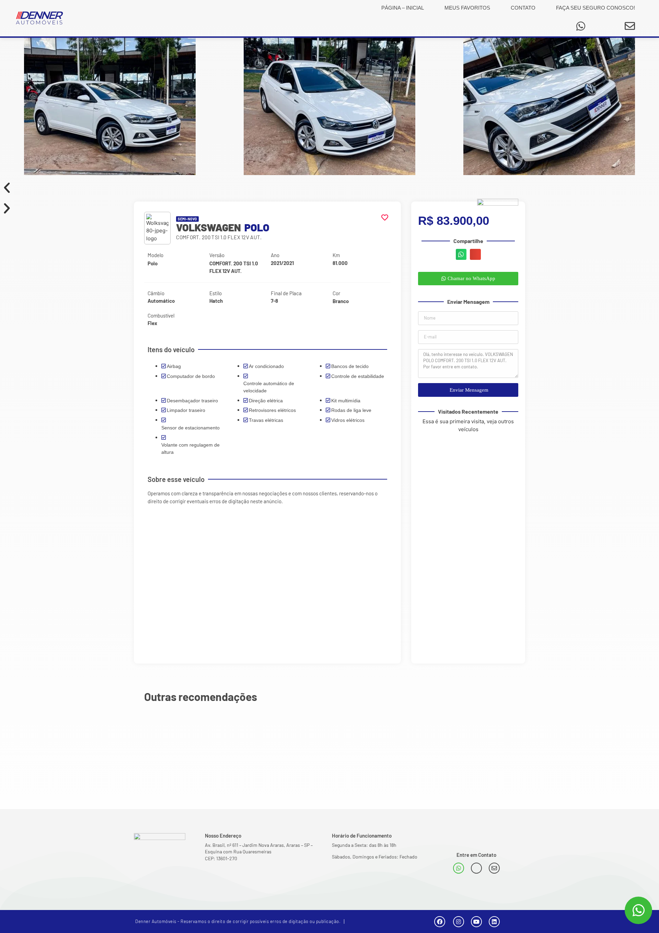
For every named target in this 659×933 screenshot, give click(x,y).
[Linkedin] (494, 921)
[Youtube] (476, 921)
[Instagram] (458, 921)
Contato (523, 8)
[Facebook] (439, 921)
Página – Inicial (402, 8)
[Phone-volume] (476, 868)
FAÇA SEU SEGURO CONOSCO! (595, 8)
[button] (329, 187)
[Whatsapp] (580, 26)
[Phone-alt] (604, 26)
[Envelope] (630, 26)
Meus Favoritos (467, 8)
